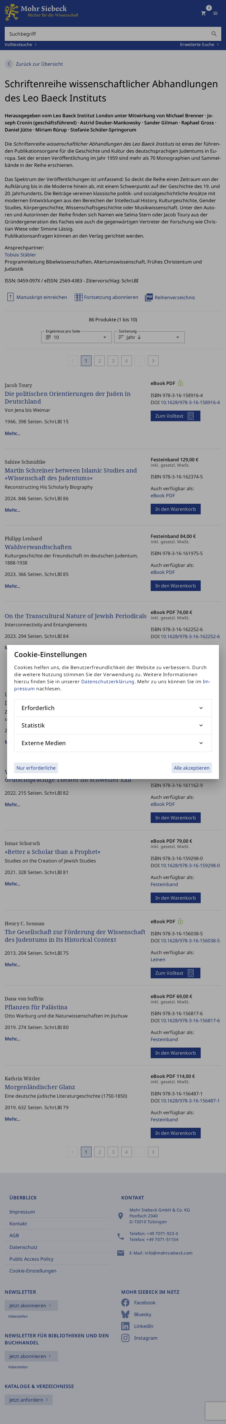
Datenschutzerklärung (107, 681)
